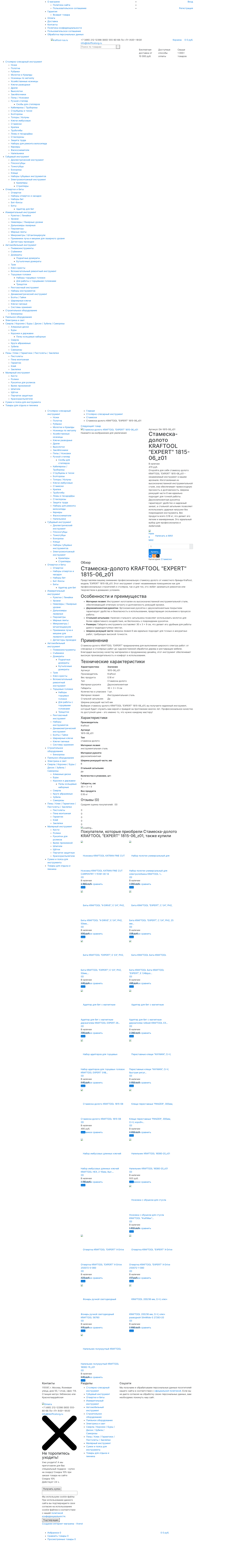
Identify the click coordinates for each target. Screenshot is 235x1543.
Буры (14, 330)
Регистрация (186, 8)
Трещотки (21, 284)
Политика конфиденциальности (64, 27)
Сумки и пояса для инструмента (23, 402)
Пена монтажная (20, 359)
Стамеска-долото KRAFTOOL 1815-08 (101, 1118)
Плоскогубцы (18, 163)
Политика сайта (61, 5)
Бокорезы (16, 169)
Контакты (52, 24)
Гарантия (52, 11)
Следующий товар (91, 426)
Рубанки (15, 71)
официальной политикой (167, 1390)
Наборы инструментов (23, 290)
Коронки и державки (22, 333)
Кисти (14, 375)
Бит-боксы (16, 202)
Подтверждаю (51, 1520)
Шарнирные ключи (21, 300)
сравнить (98, 884)
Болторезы (17, 114)
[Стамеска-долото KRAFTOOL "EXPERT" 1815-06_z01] (109, 429)
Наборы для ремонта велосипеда (29, 143)
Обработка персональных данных (65, 34)
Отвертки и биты (14, 189)
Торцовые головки (21, 274)
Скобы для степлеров (28, 104)
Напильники (17, 153)
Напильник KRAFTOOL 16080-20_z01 (148, 1168)
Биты (13, 205)
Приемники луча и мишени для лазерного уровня (38, 238)
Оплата (51, 18)
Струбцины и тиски (21, 110)
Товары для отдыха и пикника (21, 405)
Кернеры (15, 146)
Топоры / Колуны (20, 117)
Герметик (16, 362)
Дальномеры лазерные (23, 225)
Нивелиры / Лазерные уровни (27, 222)
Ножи (14, 65)
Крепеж (15, 127)
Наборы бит (17, 199)
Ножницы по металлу (22, 78)
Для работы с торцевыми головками (36, 281)
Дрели (14, 87)
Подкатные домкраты (28, 258)
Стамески (16, 123)
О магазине (53, 1)
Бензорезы (17, 313)
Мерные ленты (19, 231)
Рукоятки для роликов (23, 382)
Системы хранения (21, 307)
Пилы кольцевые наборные (31, 336)
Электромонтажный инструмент (28, 179)
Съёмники (16, 251)
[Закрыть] (59, 1449)
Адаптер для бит (25, 209)
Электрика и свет (15, 320)
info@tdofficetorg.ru (91, 43)
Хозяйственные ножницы (24, 81)
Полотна (15, 68)
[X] (158, 556)
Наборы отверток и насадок (26, 195)
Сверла (15, 339)
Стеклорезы (17, 137)
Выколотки (17, 91)
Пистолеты (17, 356)
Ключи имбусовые (21, 120)
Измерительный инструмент (20, 212)
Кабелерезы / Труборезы (24, 107)
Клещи (14, 173)
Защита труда (18, 140)
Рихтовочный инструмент (25, 287)
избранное (86, 1132)
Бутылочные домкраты (28, 261)
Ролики (15, 379)
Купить (154, 551)
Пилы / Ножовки (20, 97)
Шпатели (15, 389)
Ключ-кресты (18, 267)
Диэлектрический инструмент (27, 159)
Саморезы (16, 349)
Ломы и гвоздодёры (22, 133)
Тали (13, 264)
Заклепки (16, 369)
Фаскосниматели (20, 150)
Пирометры (17, 228)
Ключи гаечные (19, 303)
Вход (190, 1)
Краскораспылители (22, 398)
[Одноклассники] (154, 556)
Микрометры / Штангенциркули (28, 235)
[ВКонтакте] (150, 556)
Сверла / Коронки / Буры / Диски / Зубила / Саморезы (35, 323)
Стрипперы (22, 186)
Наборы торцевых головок (30, 277)
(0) (82, 877)
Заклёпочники (18, 94)
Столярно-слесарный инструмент (23, 61)
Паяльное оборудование (18, 317)
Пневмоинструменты (22, 248)
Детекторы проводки (22, 241)
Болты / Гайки (18, 297)
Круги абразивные (21, 343)
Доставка (52, 21)
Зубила (14, 346)
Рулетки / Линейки (21, 215)
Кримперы (21, 182)
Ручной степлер (19, 101)
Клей (13, 366)
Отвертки (16, 192)
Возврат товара (61, 14)
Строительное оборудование (21, 310)
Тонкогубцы (17, 166)
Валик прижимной (21, 385)
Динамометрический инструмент (29, 294)
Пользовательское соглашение (69, 8)
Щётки (14, 392)
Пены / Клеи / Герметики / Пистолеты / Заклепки (32, 353)
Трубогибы (16, 130)
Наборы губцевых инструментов (28, 176)
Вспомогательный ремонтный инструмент (33, 271)
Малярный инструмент (17, 372)
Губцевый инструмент (17, 156)
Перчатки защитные (22, 395)
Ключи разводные (20, 84)
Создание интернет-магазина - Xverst (62, 1523)
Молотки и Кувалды (21, 74)
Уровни (15, 218)
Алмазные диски (20, 326)
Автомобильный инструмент (20, 245)
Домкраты (16, 254)
